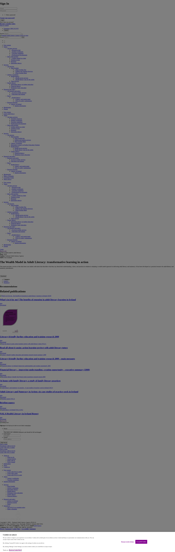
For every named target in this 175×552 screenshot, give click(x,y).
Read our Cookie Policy (15, 550)
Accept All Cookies (141, 541)
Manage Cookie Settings (127, 541)
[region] (87, 542)
